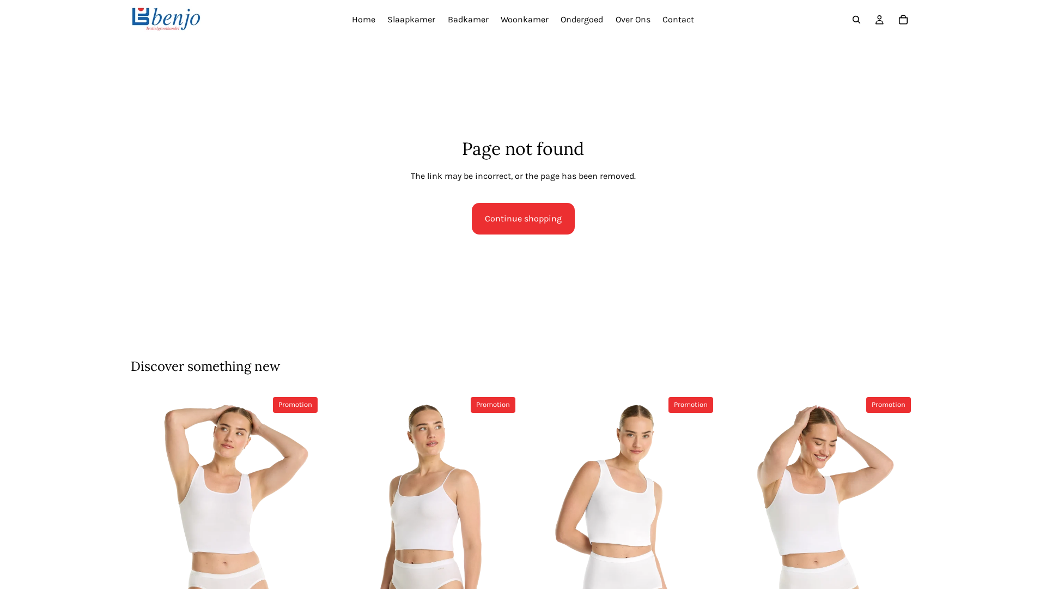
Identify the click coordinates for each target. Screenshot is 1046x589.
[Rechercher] (856, 20)
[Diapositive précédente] (147, 531)
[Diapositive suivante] (305, 531)
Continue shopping (523, 218)
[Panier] (903, 20)
